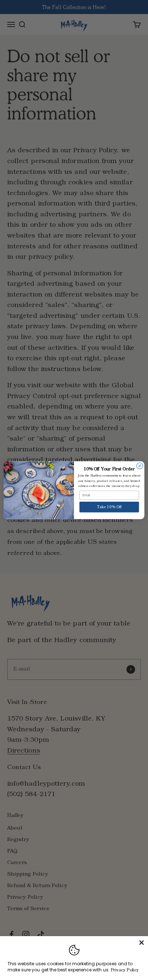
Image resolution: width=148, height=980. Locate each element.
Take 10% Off (109, 507)
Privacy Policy (125, 970)
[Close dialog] (140, 465)
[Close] (141, 942)
